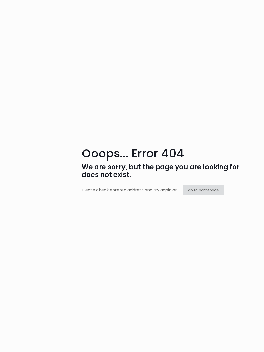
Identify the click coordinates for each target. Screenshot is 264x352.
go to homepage (203, 190)
